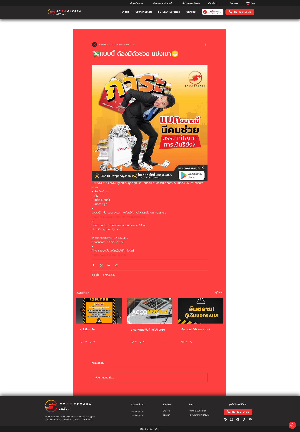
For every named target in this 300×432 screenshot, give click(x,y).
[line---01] (225, 419)
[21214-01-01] (237, 419)
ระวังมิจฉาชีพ (87, 329)
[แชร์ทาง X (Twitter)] (101, 265)
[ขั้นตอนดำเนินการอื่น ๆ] (206, 44)
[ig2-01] (231, 419)
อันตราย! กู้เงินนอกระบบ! (195, 329)
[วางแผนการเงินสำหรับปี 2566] (149, 311)
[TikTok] (244, 419)
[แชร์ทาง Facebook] (93, 265)
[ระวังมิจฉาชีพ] (99, 311)
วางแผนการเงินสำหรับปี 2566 (148, 329)
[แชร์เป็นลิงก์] (116, 265)
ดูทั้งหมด (219, 292)
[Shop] (292, 425)
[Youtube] (250, 419)
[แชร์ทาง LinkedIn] (108, 265)
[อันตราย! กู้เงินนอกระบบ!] (200, 311)
